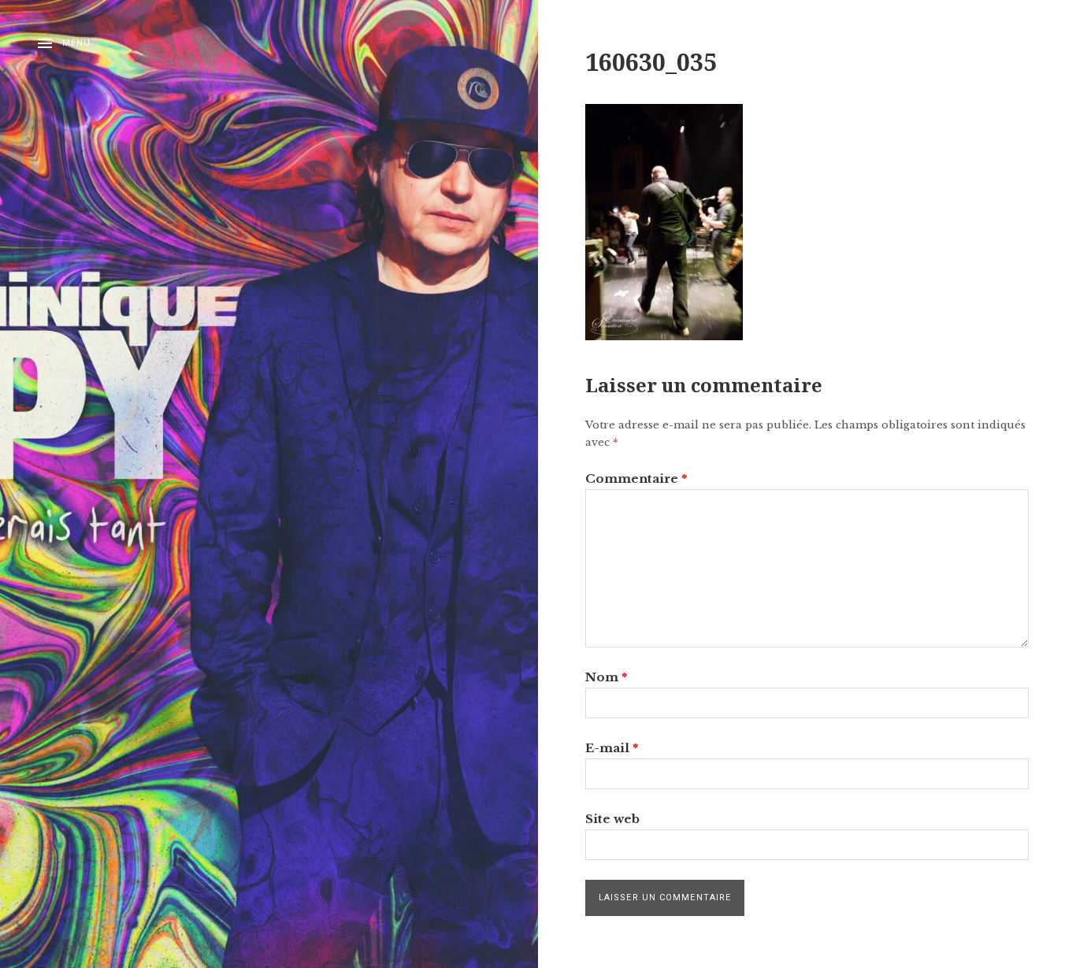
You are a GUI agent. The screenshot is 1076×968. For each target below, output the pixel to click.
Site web (612, 818)
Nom (606, 676)
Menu (76, 43)
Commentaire (636, 478)
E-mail (611, 747)
